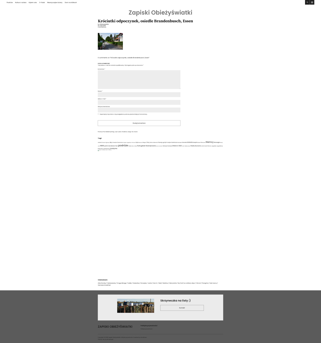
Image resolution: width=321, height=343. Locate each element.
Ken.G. (155, 283)
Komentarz (101, 69)
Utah (183, 146)
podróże (123, 145)
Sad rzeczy (213, 283)
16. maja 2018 (102, 25)
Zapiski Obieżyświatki (160, 12)
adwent (100, 142)
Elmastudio (110, 339)
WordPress (144, 337)
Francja (160, 142)
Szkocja (165, 146)
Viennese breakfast (104, 285)
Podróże (10, 2)
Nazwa (100, 91)
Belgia (144, 142)
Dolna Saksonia (154, 142)
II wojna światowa (172, 142)
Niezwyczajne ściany (54, 2)
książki (195, 142)
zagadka (213, 146)
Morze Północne (201, 142)
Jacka (150, 283)
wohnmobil (204, 146)
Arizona (133, 142)
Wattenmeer (187, 146)
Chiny (147, 142)
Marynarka (173, 283)
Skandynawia (151, 146)
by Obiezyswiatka (103, 24)
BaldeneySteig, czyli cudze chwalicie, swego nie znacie (118, 131)
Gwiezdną (136, 283)
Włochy (209, 146)
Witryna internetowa (104, 106)
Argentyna (129, 142)
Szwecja (169, 146)
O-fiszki (42, 2)
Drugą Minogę (121, 283)
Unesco (175, 146)
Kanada (184, 142)
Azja (137, 142)
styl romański (159, 146)
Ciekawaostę (111, 283)
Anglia (124, 142)
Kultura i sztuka (20, 2)
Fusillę (129, 283)
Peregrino (205, 283)
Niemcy (209, 142)
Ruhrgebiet (141, 146)
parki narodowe (109, 146)
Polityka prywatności (146, 329)
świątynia (113, 148)
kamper (180, 142)
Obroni (198, 283)
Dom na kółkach (71, 2)
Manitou (165, 283)
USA (180, 146)
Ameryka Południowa (117, 142)
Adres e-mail (102, 99)
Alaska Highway (105, 142)
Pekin (116, 146)
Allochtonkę (102, 283)
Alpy (111, 142)
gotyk (164, 142)
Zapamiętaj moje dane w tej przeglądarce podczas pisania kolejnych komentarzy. (123, 114)
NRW (102, 146)
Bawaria (140, 142)
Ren (133, 146)
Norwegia (217, 142)
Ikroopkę (143, 283)
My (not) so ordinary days (186, 283)
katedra (190, 142)
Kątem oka (33, 2)
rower (135, 146)
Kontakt (182, 308)
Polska (130, 146)
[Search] (307, 2)
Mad (160, 283)
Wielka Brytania (195, 146)
